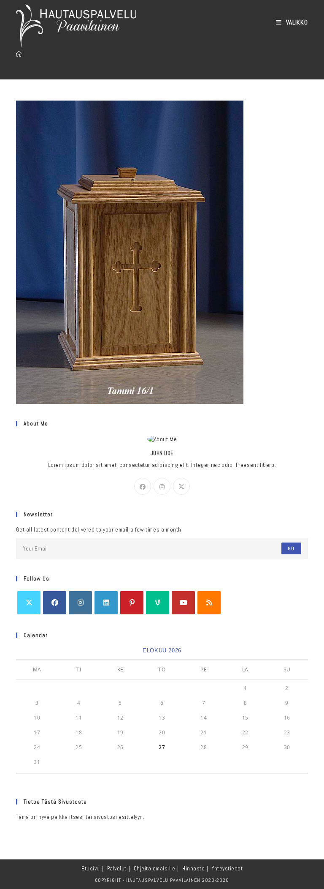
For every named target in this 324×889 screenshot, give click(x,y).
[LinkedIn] (106, 602)
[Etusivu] (19, 54)
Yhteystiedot (227, 868)
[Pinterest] (131, 602)
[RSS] (209, 602)
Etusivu (90, 868)
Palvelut (117, 868)
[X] (181, 486)
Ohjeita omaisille (155, 868)
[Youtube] (183, 602)
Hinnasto (193, 868)
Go (291, 548)
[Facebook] (142, 486)
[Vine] (157, 602)
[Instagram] (162, 486)
